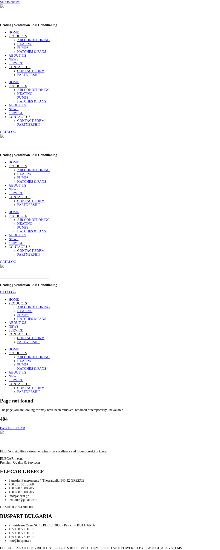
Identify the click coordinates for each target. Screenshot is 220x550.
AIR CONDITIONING (33, 40)
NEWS (13, 59)
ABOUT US (17, 55)
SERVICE (16, 63)
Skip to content (10, 2)
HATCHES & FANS (31, 51)
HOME (14, 32)
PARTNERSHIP (28, 75)
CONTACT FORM (30, 71)
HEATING (24, 44)
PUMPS (23, 48)
